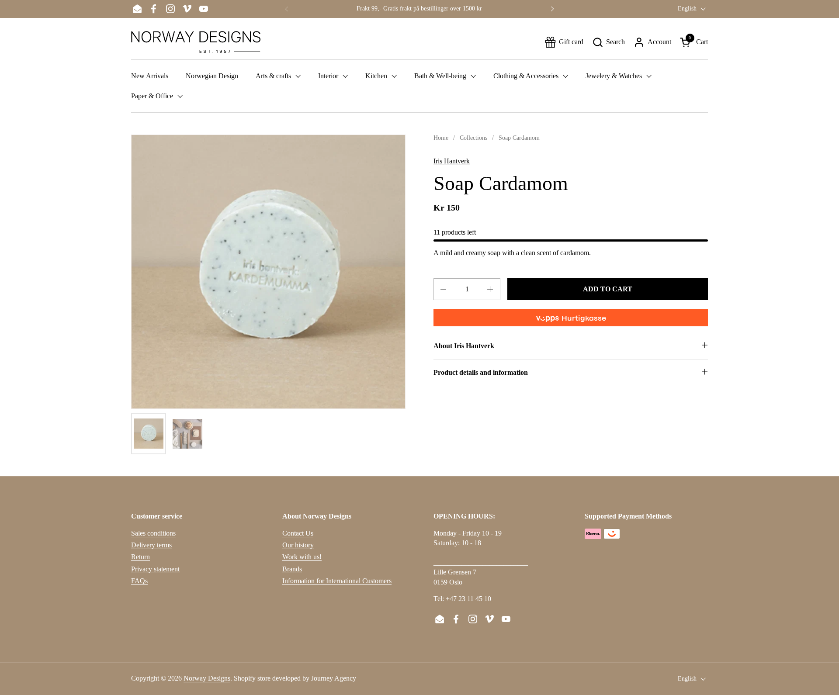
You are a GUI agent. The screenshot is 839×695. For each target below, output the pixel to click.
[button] (608, 42)
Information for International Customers (337, 580)
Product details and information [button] (480, 372)
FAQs (139, 580)
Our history (298, 545)
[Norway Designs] (195, 42)
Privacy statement (155, 569)
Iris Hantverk (451, 161)
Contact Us (297, 533)
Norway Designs (207, 678)
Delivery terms (151, 545)
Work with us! (302, 556)
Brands (292, 569)
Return (140, 556)
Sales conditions (153, 533)
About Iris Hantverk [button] (463, 345)
